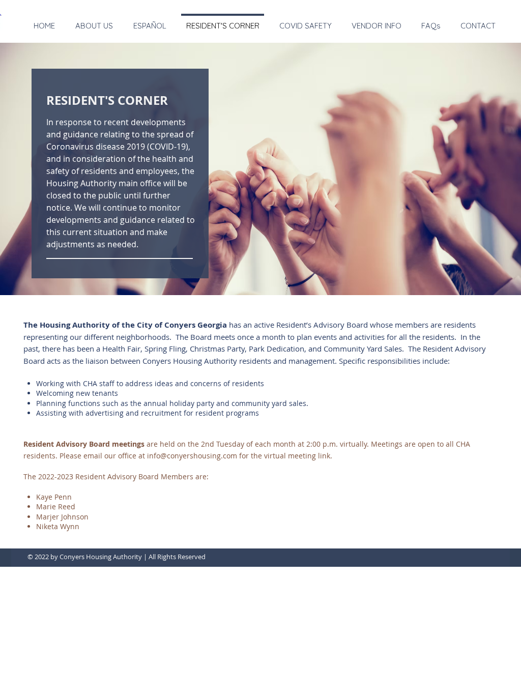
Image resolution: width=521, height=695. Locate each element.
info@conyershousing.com (192, 455)
